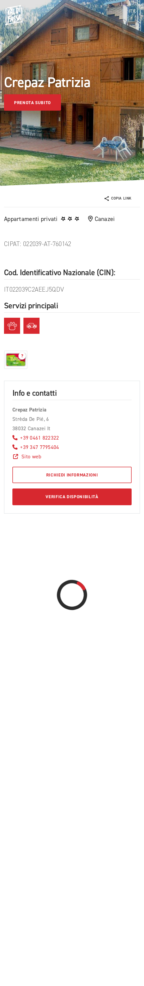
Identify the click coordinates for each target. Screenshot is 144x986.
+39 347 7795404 (39, 447)
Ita (132, 11)
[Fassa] (14, 16)
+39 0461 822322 (39, 437)
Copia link (121, 198)
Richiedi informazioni (72, 475)
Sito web (31, 456)
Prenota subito (32, 102)
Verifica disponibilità (72, 497)
